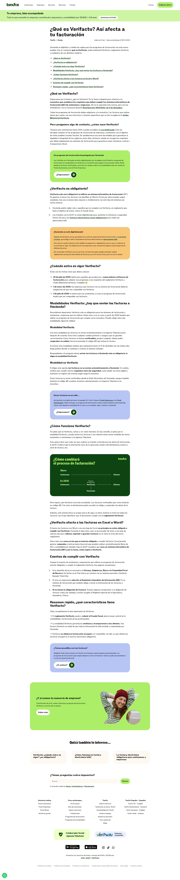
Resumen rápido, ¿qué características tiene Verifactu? (78, 87)
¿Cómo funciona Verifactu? (65, 74)
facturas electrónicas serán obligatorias (88, 218)
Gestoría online (44, 800)
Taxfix (52, 40)
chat (83, 858)
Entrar (151, 5)
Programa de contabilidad (75, 820)
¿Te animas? (61, 665)
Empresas (40, 5)
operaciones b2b (110, 239)
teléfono (95, 858)
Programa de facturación (74, 817)
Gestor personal (75, 810)
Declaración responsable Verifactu (105, 866)
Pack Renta (44, 810)
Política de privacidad (62, 866)
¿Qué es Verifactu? (62, 58)
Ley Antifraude (108, 130)
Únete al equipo (105, 814)
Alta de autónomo (75, 807)
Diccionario (89, 786)
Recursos (62, 5)
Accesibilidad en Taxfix (105, 810)
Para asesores (105, 820)
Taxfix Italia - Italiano (135, 814)
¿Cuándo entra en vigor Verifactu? (69, 66)
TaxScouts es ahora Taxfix (105, 807)
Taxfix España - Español (135, 800)
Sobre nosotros (105, 804)
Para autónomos (75, 800)
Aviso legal (124, 866)
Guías (60, 40)
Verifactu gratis (44, 814)
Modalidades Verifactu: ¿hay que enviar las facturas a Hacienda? (83, 70)
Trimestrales (75, 814)
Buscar (125, 781)
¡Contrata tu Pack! (108, 17)
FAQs (105, 823)
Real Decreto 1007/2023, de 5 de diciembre (102, 108)
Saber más (43, 712)
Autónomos (28, 5)
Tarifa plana (75, 804)
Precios (72, 5)
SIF (63, 105)
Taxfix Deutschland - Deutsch (135, 807)
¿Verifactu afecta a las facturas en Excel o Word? (76, 78)
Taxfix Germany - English (135, 810)
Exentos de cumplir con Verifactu (68, 83)
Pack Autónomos (44, 804)
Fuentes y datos (136, 866)
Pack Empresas (106, 400)
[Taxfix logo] (13, 4)
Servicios (51, 5)
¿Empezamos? (62, 175)
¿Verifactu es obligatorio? (65, 62)
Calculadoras (77, 786)
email (88, 858)
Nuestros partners (105, 817)
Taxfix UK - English (135, 804)
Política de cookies (45, 866)
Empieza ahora (165, 5)
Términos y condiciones (80, 866)
